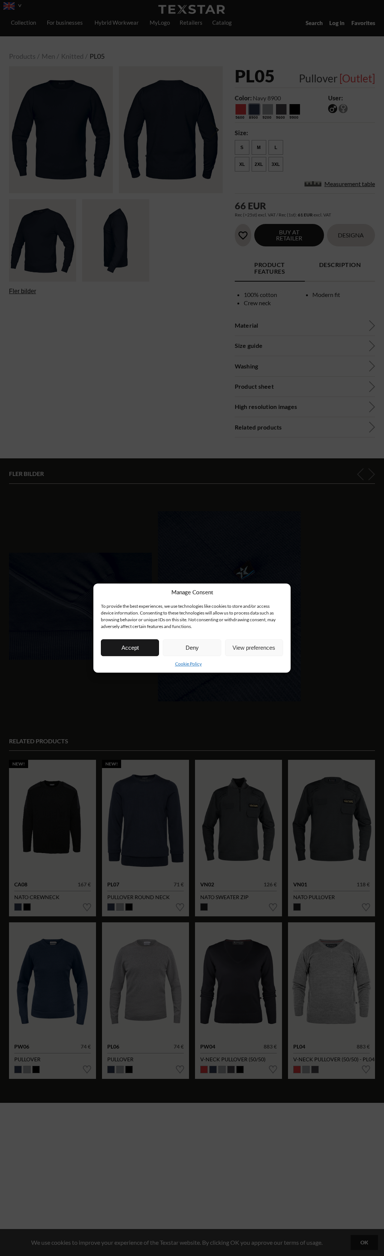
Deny (192, 647)
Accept (130, 647)
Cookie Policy (188, 664)
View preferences (253, 647)
